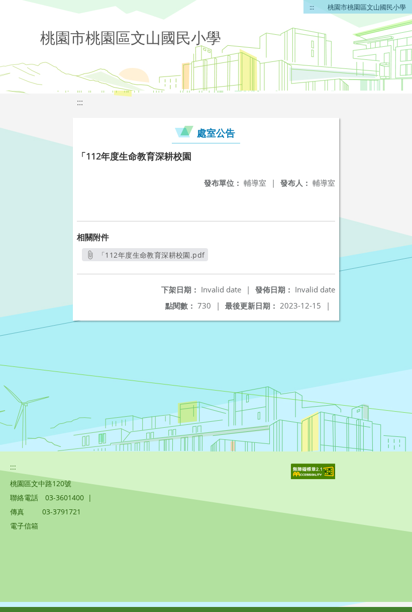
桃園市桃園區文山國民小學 (367, 7)
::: (312, 7)
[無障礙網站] (314, 476)
